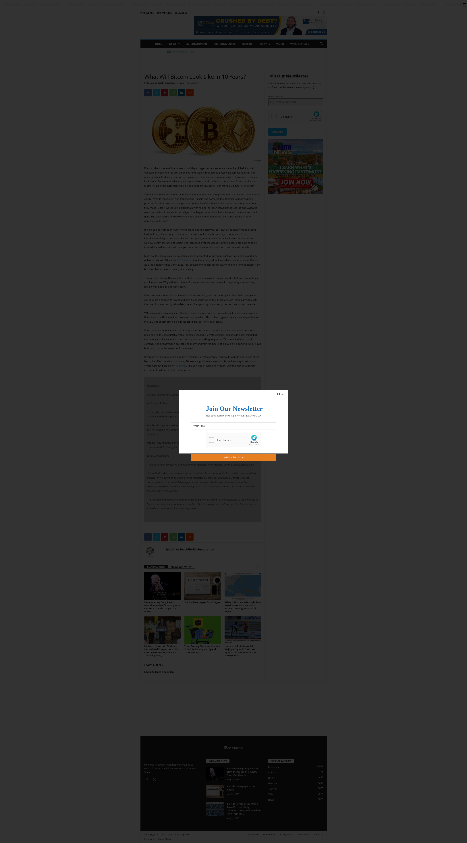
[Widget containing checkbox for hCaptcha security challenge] (233, 440)
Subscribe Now (233, 457)
